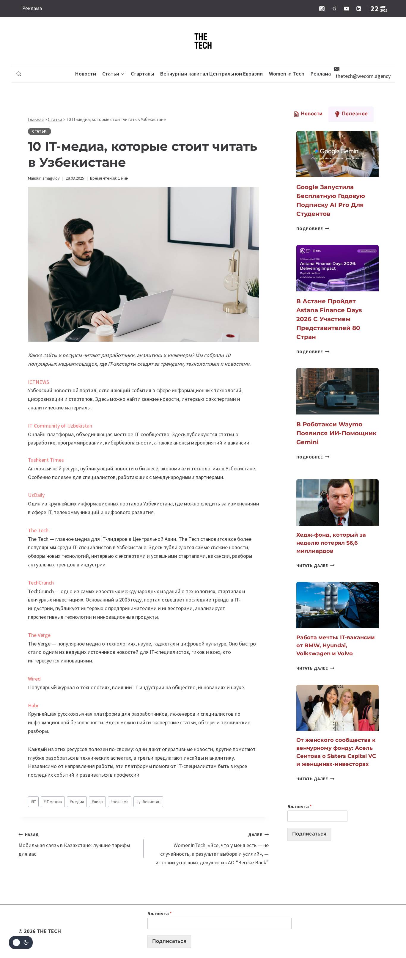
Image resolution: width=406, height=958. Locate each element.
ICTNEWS (38, 382)
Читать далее (315, 565)
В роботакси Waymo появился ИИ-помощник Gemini (336, 433)
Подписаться (309, 834)
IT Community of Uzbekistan (60, 425)
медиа (77, 801)
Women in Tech (286, 73)
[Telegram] (334, 8)
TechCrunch (41, 582)
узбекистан (148, 801)
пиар (97, 801)
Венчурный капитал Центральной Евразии (211, 73)
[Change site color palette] (21, 942)
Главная (36, 119)
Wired (34, 678)
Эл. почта (299, 806)
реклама (119, 801)
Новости (85, 73)
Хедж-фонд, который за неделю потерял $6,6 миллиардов (331, 543)
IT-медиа (53, 801)
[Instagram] (322, 8)
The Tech (38, 530)
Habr (33, 705)
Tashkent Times (46, 459)
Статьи (55, 119)
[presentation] (337, 154)
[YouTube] (346, 8)
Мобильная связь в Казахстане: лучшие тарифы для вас (74, 845)
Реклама (32, 8)
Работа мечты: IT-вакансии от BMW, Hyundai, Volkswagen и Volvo (335, 645)
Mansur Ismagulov (44, 178)
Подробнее (312, 228)
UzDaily (36, 494)
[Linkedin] (358, 8)
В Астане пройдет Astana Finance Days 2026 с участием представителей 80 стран (329, 319)
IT (33, 801)
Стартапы (142, 73)
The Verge (39, 635)
